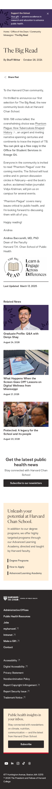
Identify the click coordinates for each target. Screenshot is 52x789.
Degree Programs (19, 560)
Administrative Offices (16, 610)
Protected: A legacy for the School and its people (20, 432)
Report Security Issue (14, 691)
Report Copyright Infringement (20, 685)
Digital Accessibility (14, 666)
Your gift (15, 16)
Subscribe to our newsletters (26, 483)
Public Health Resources (16, 616)
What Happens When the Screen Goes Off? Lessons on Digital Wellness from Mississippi (22, 384)
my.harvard (9, 628)
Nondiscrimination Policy (16, 678)
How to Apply (16, 566)
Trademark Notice (12, 697)
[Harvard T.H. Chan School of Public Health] (20, 598)
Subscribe (26, 744)
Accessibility (10, 660)
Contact (8, 647)
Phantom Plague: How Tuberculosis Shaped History (24, 128)
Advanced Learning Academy (25, 573)
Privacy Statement (13, 672)
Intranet (8, 634)
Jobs (6, 622)
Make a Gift (9, 641)
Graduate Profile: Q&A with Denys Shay (21, 335)
